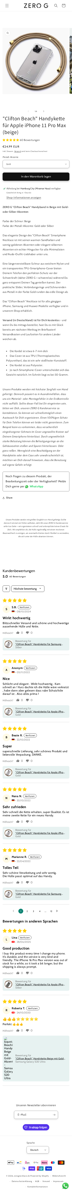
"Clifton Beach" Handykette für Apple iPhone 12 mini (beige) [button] (40, 772)
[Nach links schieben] (28, 111)
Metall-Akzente (11, 157)
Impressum (58, 1181)
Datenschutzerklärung (22, 1181)
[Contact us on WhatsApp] (65, 1186)
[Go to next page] (58, 911)
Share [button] (9, 497)
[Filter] (6, 588)
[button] (7, 5)
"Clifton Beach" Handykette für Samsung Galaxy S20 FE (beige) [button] (38, 644)
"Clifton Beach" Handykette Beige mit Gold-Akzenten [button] (40, 1058)
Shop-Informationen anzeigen (23, 197)
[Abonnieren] (54, 1115)
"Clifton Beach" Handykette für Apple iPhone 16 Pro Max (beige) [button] (40, 984)
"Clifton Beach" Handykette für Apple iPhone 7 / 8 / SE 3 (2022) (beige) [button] (40, 711)
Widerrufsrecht (59, 1176)
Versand (17, 151)
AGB (37, 1181)
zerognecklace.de (22, 1176)
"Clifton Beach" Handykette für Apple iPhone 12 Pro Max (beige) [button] (40, 833)
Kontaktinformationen (37, 1186)
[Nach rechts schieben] (44, 111)
